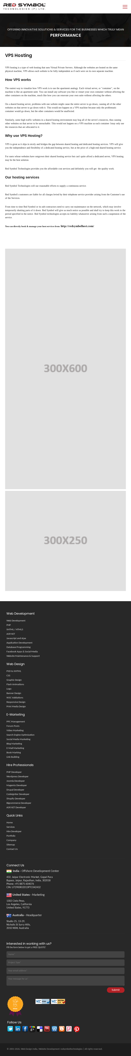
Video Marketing (15, 730)
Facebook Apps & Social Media (22, 651)
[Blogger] (61, 1029)
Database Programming (18, 647)
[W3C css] (43, 1002)
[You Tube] (46, 1029)
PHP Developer (14, 772)
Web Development (15, 621)
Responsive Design (15, 702)
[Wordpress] (54, 1029)
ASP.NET (10, 634)
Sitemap (10, 845)
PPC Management (15, 721)
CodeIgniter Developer (17, 794)
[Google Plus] (32, 1029)
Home (9, 822)
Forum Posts (12, 726)
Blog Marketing (14, 744)
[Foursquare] (68, 1029)
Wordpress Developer (17, 776)
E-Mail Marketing (15, 748)
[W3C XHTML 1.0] (59, 1002)
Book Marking (13, 752)
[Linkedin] (17, 1029)
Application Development (19, 643)
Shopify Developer (15, 798)
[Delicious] (39, 1029)
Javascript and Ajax (16, 638)
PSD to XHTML (13, 671)
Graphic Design (14, 680)
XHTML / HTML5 (14, 629)
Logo (8, 689)
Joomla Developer (15, 781)
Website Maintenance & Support (23, 656)
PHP (8, 625)
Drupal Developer (15, 790)
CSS (8, 675)
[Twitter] (10, 1029)
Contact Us (12, 849)
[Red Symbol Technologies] (47, 6)
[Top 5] (14, 1006)
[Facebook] (24, 1029)
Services (10, 827)
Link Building (12, 757)
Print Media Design (16, 706)
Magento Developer (16, 785)
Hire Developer (13, 831)
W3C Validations (14, 698)
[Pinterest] (76, 1029)
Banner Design (13, 693)
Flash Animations (15, 684)
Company (11, 840)
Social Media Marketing (18, 739)
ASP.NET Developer (16, 807)
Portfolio (10, 836)
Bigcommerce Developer (18, 803)
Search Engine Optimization (20, 735)
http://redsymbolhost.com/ (77, 226)
